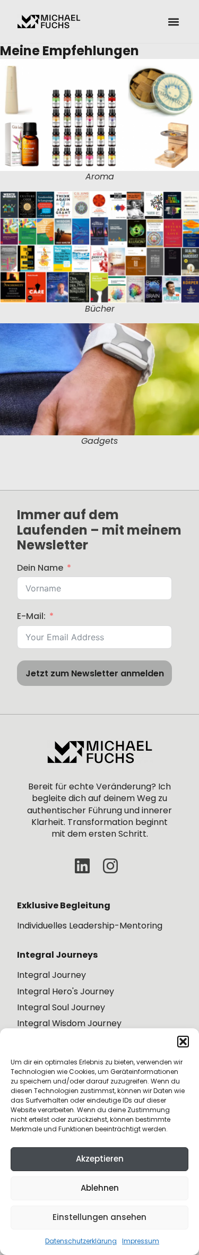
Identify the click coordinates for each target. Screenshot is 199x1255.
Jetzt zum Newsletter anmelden (94, 673)
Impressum (140, 1240)
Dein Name (40, 568)
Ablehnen (100, 1187)
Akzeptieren (100, 1158)
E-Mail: (31, 616)
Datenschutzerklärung (81, 1240)
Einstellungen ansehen (99, 1217)
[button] (183, 1041)
